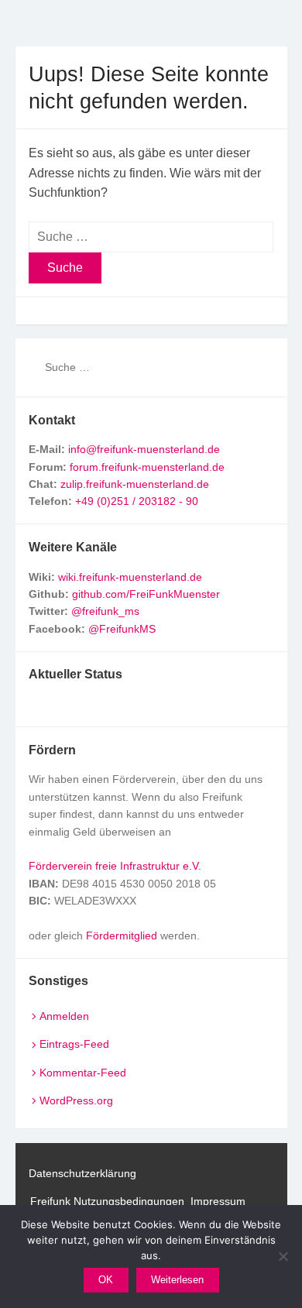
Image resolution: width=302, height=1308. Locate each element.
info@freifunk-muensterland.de (144, 449)
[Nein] (282, 1256)
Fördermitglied (121, 935)
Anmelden (64, 1016)
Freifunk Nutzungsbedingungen (107, 1201)
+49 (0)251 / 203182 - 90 (136, 501)
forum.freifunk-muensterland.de (147, 467)
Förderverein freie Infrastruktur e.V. (115, 866)
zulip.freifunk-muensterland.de (134, 484)
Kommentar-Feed (82, 1072)
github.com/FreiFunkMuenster (146, 594)
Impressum (217, 1201)
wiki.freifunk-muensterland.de (130, 577)
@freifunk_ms (105, 611)
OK (105, 1280)
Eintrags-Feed (74, 1044)
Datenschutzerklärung (82, 1173)
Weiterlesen (177, 1280)
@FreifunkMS (122, 629)
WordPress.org (76, 1100)
